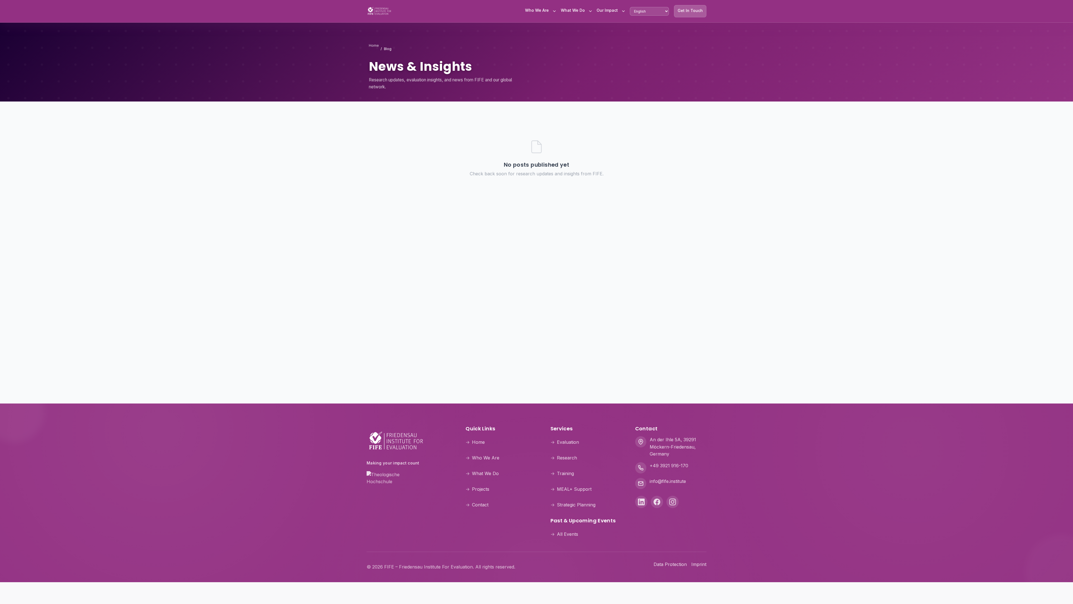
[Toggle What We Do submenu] (590, 11)
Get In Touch (690, 10)
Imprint (698, 564)
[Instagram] (672, 502)
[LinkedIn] (641, 502)
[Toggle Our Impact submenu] (623, 11)
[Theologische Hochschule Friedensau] (409, 478)
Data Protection (670, 564)
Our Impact (607, 10)
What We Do (573, 10)
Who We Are (537, 10)
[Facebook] (657, 502)
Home (374, 45)
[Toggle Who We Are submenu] (554, 11)
